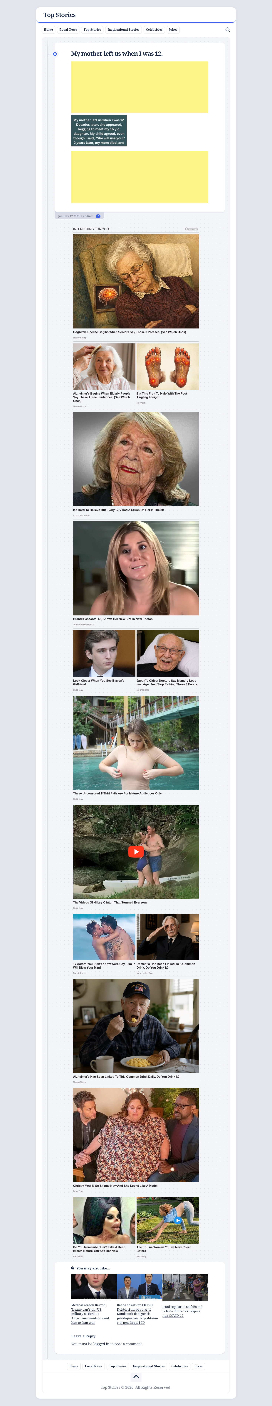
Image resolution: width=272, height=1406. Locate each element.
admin (89, 216)
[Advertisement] (139, 87)
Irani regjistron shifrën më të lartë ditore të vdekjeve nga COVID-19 (182, 1311)
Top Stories (59, 14)
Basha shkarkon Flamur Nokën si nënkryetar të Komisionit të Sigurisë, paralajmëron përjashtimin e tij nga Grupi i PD (137, 1313)
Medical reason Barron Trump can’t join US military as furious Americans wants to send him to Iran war (90, 1313)
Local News (68, 29)
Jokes (173, 29)
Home (48, 29)
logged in (101, 1344)
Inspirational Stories (123, 29)
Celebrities (154, 29)
